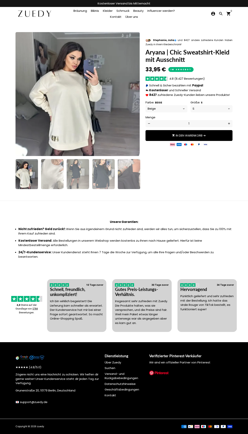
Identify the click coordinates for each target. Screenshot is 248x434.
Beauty (138, 11)
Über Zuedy (113, 362)
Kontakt (115, 17)
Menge (150, 117)
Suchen (110, 368)
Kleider (108, 11)
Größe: (196, 102)
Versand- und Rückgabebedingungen (121, 376)
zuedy (40, 426)
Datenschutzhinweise (120, 384)
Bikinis (95, 11)
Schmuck (122, 11)
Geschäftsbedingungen (122, 389)
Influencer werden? (161, 11)
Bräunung (80, 11)
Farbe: (154, 102)
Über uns (131, 17)
